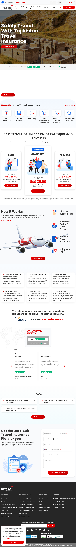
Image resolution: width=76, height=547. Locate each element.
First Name (47, 433)
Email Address (48, 444)
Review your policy (44, 507)
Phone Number (55, 449)
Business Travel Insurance (26, 507)
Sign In (70, 2)
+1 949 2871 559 (59, 501)
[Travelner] (7, 7)
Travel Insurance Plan (19, 7)
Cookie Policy (5, 516)
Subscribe (51, 526)
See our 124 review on (34, 343)
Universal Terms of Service (9, 507)
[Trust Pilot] (33, 67)
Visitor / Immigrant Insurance (27, 502)
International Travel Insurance (28, 499)
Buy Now (68, 7)
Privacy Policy (5, 510)
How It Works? (43, 499)
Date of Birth (48, 439)
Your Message (48, 460)
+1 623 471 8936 (20, 2)
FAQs (40, 502)
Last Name (63, 433)
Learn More (6, 538)
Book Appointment (24, 516)
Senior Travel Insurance (26, 504)
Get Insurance (69, 105)
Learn (45, 7)
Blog (40, 504)
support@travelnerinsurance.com (65, 499)
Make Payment (43, 510)
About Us (3, 502)
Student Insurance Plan (35, 7)
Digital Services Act (6, 513)
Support (52, 7)
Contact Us (4, 499)
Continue (13, 542)
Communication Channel (51, 455)
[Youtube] (28, 530)
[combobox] (46, 449)
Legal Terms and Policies (8, 504)
